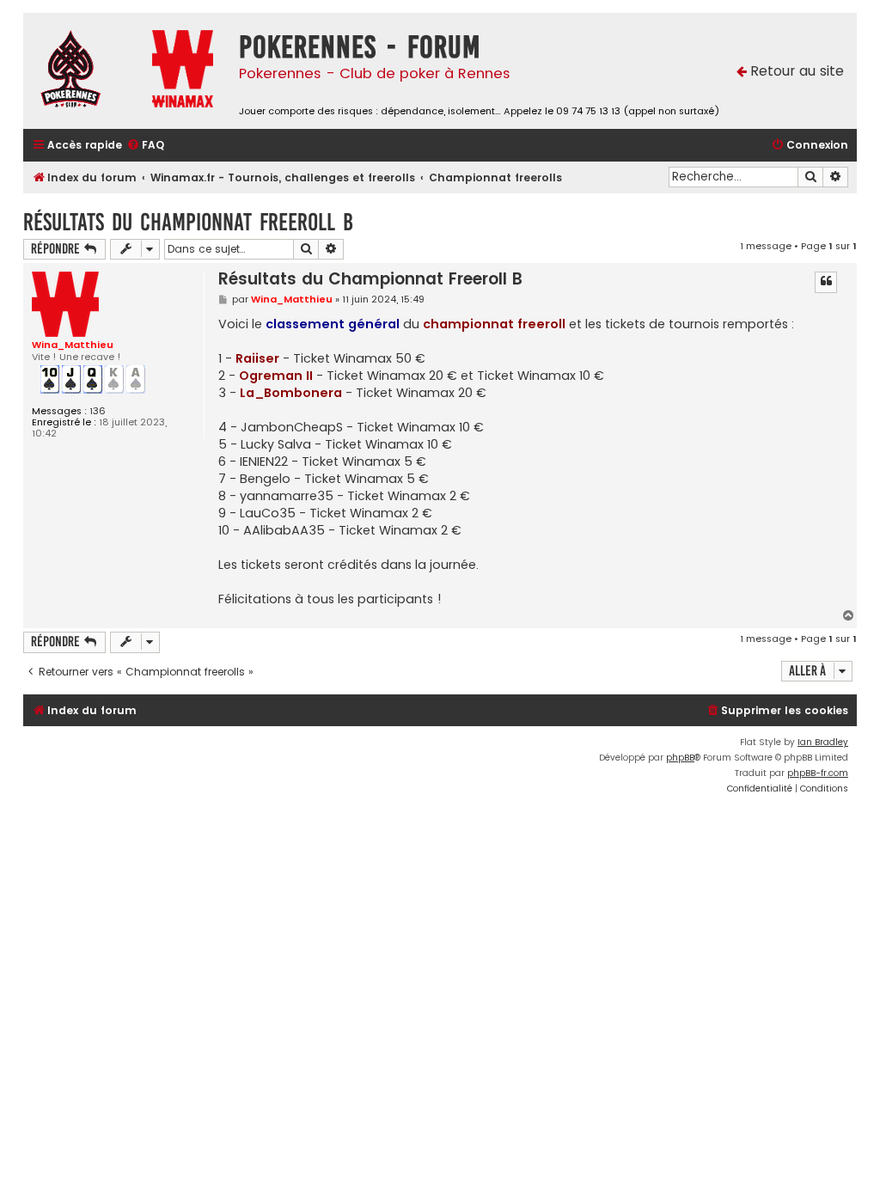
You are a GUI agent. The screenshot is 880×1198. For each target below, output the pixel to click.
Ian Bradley (823, 742)
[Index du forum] (83, 71)
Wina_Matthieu (72, 344)
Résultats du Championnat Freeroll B (188, 222)
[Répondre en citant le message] (826, 282)
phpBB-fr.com (817, 773)
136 (97, 411)
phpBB (680, 757)
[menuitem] (145, 145)
